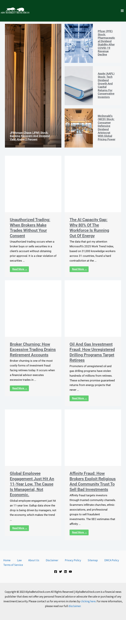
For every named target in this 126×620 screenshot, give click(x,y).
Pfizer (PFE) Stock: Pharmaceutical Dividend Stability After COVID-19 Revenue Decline (106, 43)
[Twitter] (60, 571)
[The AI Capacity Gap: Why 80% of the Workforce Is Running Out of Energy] (93, 184)
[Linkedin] (65, 571)
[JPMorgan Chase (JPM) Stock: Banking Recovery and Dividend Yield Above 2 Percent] (33, 86)
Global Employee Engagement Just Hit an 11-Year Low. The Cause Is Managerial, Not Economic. (32, 484)
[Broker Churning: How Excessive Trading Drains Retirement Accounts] (33, 308)
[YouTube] (70, 571)
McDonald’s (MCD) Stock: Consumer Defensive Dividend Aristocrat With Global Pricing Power (106, 127)
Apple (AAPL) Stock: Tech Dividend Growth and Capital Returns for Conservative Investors (106, 85)
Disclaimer (52, 560)
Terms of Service (13, 565)
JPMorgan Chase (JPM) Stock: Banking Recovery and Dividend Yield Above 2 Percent (30, 136)
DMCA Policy (111, 560)
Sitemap (93, 560)
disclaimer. (75, 606)
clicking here (88, 601)
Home (6, 560)
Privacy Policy (73, 560)
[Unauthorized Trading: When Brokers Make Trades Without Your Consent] (33, 184)
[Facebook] (55, 571)
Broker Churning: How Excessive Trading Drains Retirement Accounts (33, 349)
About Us (33, 560)
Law (19, 560)
